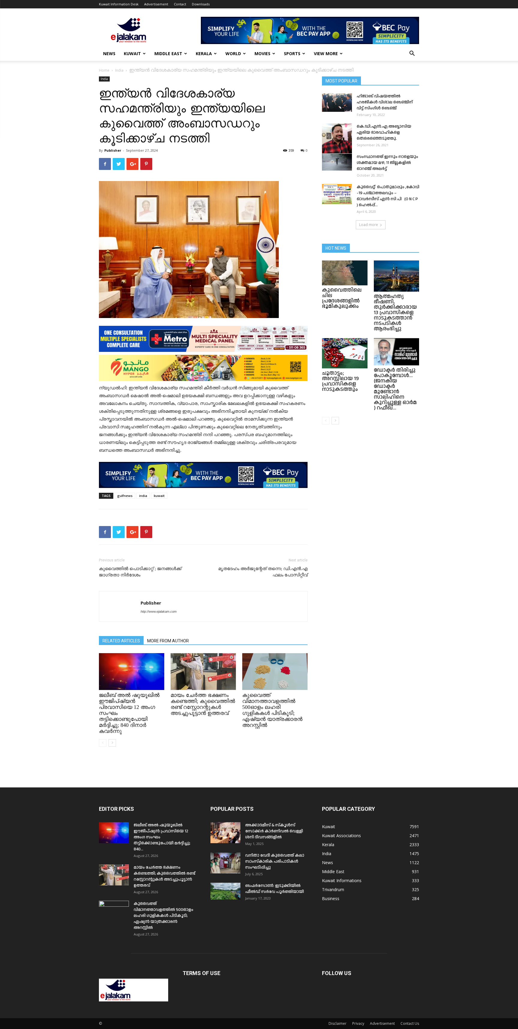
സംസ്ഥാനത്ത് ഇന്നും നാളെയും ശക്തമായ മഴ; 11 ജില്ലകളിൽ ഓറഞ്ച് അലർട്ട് (387, 163)
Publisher (112, 150)
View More (326, 53)
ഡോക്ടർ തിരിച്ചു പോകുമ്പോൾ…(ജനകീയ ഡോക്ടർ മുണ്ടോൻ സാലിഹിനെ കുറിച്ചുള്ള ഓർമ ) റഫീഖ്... (395, 389)
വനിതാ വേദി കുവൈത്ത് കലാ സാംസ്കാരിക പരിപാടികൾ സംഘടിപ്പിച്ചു (274, 861)
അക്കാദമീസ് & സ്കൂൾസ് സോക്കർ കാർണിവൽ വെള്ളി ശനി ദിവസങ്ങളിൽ (274, 831)
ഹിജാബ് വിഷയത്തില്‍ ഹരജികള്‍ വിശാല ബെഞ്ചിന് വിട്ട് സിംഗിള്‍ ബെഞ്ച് (385, 102)
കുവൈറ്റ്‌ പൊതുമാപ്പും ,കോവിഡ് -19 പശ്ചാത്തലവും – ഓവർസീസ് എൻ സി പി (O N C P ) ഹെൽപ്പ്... (390, 196)
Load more (368, 224)
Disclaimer (338, 1023)
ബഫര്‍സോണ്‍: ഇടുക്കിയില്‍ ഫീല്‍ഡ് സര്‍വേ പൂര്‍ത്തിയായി (274, 889)
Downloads (201, 4)
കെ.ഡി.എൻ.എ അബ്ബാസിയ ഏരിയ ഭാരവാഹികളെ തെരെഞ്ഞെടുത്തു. (384, 132)
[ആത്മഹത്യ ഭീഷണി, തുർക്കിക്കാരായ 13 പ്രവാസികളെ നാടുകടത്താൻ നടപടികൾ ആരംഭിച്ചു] (396, 276)
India (119, 70)
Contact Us (409, 1023)
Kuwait (132, 53)
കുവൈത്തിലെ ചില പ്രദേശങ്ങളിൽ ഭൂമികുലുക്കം (342, 298)
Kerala (204, 53)
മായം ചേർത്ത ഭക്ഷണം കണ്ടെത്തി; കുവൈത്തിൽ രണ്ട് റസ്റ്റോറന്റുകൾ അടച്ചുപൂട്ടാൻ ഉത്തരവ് (203, 704)
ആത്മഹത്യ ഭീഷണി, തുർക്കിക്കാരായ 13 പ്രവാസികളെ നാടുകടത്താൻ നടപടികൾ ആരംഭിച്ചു (395, 312)
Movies (262, 53)
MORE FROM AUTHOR (168, 640)
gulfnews (124, 495)
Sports (292, 53)
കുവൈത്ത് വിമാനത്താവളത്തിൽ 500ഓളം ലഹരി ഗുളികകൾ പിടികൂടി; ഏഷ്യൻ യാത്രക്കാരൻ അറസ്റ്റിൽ (272, 710)
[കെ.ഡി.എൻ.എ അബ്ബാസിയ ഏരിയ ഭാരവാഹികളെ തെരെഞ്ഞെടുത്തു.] (337, 138)
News (109, 53)
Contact (180, 4)
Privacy (358, 1023)
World (233, 53)
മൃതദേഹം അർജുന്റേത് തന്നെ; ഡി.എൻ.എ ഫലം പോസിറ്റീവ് (263, 571)
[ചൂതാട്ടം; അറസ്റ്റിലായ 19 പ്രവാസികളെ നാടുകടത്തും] (345, 353)
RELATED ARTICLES (121, 640)
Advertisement (156, 4)
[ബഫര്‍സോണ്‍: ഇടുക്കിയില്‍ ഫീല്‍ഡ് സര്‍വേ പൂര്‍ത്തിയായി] (225, 891)
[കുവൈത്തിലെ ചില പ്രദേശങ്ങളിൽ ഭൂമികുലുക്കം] (345, 272)
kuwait (159, 495)
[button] (412, 54)
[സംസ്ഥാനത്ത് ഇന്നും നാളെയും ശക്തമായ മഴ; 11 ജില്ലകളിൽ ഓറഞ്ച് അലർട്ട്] (337, 162)
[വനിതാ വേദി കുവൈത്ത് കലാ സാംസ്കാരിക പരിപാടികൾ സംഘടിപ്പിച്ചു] (225, 862)
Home (104, 70)
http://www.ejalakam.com (159, 611)
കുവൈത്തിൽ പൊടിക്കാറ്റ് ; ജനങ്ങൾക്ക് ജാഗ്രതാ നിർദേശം (140, 571)
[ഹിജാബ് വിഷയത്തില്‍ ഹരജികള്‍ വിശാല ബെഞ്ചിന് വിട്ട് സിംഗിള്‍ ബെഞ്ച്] (337, 102)
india (143, 495)
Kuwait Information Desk (118, 4)
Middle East (168, 53)
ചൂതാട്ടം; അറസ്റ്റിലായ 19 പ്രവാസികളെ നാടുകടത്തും (340, 381)
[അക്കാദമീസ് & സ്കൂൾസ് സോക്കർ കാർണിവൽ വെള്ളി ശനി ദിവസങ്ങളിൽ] (225, 832)
